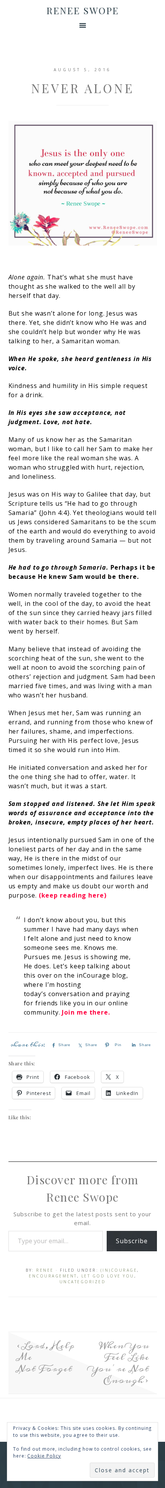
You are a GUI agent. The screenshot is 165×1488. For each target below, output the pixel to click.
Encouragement (53, 1276)
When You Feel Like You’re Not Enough (119, 1363)
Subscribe (131, 1241)
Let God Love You (107, 1276)
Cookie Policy (44, 1456)
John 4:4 (54, 512)
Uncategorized (82, 1281)
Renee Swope (82, 10)
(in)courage (119, 1270)
